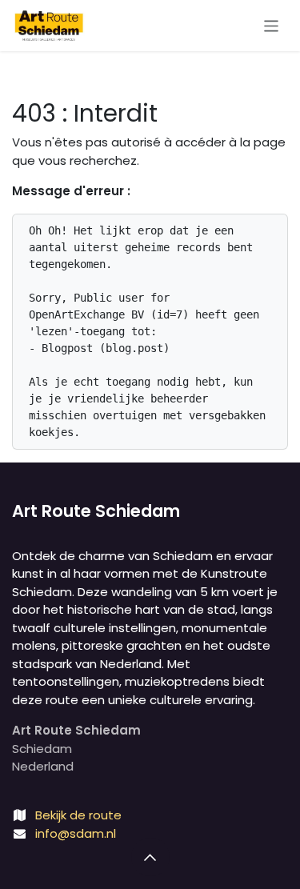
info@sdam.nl (75, 833)
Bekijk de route (78, 815)
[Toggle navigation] (271, 25)
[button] (150, 857)
